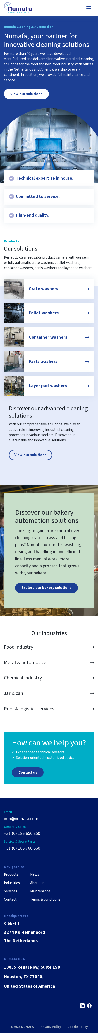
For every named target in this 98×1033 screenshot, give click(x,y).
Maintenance (40, 891)
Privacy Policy (50, 1027)
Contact (10, 899)
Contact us (27, 772)
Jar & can (13, 693)
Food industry (18, 647)
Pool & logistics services (29, 708)
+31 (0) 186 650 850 (22, 833)
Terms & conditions (45, 899)
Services (10, 891)
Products (11, 874)
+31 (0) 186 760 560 (22, 848)
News (34, 874)
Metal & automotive (25, 662)
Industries (12, 883)
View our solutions (26, 94)
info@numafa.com (21, 819)
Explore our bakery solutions (46, 587)
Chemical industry (23, 678)
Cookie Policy (77, 1027)
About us (37, 883)
